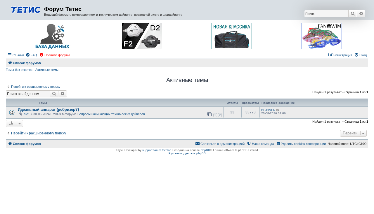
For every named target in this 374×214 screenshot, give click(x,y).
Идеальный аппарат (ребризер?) (48, 109)
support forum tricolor (156, 150)
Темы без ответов (19, 69)
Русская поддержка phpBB (187, 153)
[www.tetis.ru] (25, 9)
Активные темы (46, 69)
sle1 (27, 114)
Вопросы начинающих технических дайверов (111, 114)
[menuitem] (31, 55)
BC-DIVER (268, 110)
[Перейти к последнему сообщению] (278, 110)
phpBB (205, 150)
